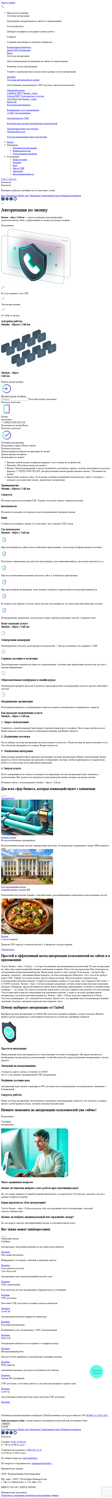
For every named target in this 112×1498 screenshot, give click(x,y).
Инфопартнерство (22, 150)
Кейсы (10, 142)
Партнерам (11, 195)
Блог (15, 165)
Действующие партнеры (25, 153)
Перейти (5, 1252)
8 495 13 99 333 (8, 179)
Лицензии (18, 171)
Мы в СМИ (18, 168)
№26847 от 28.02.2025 (97, 1415)
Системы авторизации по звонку (23, 79)
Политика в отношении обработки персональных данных (30, 1495)
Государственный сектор (13, 886)
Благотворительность (23, 174)
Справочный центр (50, 195)
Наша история (20, 159)
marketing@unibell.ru (42, 1463)
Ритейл (4, 936)
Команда (17, 162)
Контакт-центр (8, 837)
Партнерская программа (25, 147)
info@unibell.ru (30, 1458)
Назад (10, 53)
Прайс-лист (23, 195)
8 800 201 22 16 (33, 1450)
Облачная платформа (70, 195)
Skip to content (8, 2)
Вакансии (35, 195)
